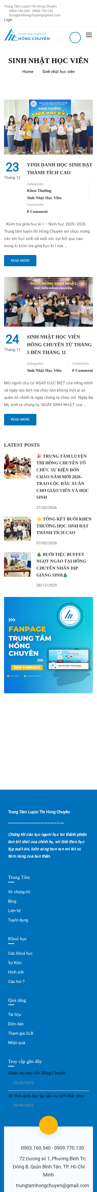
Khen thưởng (39, 190)
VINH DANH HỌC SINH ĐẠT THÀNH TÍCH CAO (59, 168)
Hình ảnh (16, 972)
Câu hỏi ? (16, 981)
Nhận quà (16, 1042)
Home (27, 71)
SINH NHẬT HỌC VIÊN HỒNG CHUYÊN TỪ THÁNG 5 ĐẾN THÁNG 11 (59, 344)
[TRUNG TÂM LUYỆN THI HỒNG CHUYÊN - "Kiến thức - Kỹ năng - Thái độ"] (27, 34)
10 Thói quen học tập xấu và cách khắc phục (46, 1095)
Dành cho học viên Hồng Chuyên (37, 1073)
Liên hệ (14, 910)
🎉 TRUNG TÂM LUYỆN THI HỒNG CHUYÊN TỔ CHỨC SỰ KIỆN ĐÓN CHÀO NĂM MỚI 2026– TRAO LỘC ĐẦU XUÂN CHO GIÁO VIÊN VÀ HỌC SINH (62, 477)
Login (8, 20)
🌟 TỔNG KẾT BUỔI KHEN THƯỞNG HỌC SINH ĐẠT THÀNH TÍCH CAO (64, 526)
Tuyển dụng (18, 920)
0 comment (37, 211)
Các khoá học (20, 953)
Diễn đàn (15, 1024)
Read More (20, 259)
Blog (12, 901)
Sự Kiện (14, 962)
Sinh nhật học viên (44, 198)
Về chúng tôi (19, 892)
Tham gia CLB (20, 1033)
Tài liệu (14, 1014)
